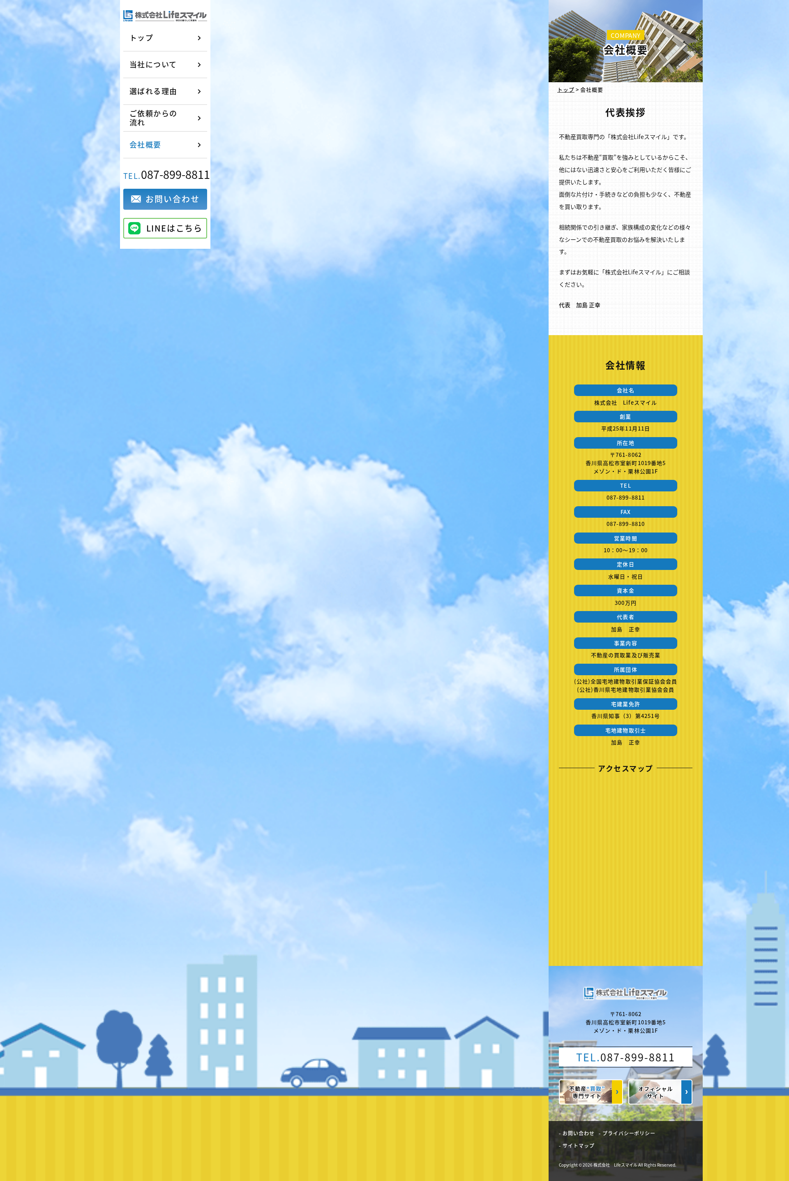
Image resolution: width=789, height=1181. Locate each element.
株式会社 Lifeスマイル (615, 1165)
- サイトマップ (577, 1145)
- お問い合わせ (577, 1133)
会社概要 (145, 144)
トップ (141, 37)
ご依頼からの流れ (153, 117)
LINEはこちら (174, 228)
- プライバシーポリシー (627, 1133)
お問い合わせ (172, 199)
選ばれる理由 (153, 91)
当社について (153, 64)
